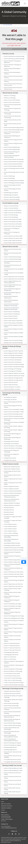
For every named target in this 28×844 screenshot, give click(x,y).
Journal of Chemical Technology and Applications (12, 61)
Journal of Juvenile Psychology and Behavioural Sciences (12, 716)
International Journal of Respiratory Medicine (12, 552)
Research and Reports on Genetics (12, 387)
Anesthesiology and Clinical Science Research (12, 471)
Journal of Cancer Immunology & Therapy (14, 409)
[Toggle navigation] (25, 3)
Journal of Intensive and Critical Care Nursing (12, 773)
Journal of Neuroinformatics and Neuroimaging (11, 728)
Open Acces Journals (6, 803)
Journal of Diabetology (9, 176)
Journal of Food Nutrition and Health (12, 219)
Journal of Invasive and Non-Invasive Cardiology (12, 589)
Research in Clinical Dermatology (11, 197)
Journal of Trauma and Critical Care (12, 648)
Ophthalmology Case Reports (11, 192)
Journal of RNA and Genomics (11, 382)
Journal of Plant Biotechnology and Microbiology (12, 434)
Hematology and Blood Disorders (12, 543)
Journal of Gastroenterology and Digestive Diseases (14, 577)
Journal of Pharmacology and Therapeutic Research (14, 621)
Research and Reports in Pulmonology (13, 669)
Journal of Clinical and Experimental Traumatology (12, 113)
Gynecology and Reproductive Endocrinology (11, 536)
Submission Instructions (6, 806)
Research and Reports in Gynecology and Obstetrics (13, 662)
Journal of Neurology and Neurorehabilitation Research (11, 736)
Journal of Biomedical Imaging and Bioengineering (12, 289)
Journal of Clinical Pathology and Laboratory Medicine (11, 152)
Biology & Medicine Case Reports (12, 503)
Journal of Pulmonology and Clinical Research (12, 185)
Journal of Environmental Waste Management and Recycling (11, 304)
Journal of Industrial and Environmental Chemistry (13, 76)
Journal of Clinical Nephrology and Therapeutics (12, 132)
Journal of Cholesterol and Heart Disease (13, 572)
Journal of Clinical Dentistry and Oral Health (12, 120)
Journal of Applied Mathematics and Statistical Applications (12, 281)
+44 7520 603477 (7, 24)
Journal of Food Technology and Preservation (11, 229)
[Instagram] (19, 834)
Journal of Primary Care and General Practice (12, 781)
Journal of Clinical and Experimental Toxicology (12, 105)
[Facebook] (9, 834)
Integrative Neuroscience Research (12, 691)
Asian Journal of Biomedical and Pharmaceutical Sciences (11, 496)
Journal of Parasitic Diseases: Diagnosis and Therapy (13, 426)
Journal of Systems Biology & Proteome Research (13, 325)
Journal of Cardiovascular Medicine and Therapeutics (13, 565)
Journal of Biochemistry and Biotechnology (14, 56)
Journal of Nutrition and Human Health (13, 236)
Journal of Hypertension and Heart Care (13, 584)
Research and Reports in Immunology (13, 446)
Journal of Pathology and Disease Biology (14, 180)
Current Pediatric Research (10, 524)
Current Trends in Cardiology (11, 533)
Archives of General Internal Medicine (12, 491)
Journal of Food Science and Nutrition (13, 224)
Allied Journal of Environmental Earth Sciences (12, 249)
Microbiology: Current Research (11, 441)
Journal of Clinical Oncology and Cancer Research (13, 140)
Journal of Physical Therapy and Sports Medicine (13, 628)
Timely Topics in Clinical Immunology (12, 678)
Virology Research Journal (10, 458)
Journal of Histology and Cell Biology (12, 369)
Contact (3, 810)
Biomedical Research (9, 507)
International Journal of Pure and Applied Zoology (13, 269)
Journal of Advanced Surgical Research (13, 559)
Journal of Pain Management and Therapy (14, 616)
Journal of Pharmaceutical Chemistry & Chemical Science (13, 84)
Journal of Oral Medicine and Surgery (12, 603)
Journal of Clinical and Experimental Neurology (12, 708)
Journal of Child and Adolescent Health (13, 768)
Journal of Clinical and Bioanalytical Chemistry (12, 69)
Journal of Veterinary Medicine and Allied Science (13, 333)
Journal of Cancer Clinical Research (12, 100)
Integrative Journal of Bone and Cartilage (13, 547)
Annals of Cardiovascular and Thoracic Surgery (13, 479)
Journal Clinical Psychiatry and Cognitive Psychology (13, 696)
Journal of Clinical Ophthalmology (12, 147)
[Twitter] (12, 834)
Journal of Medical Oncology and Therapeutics (11, 597)
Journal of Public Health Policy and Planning (12, 788)
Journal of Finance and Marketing (12, 311)
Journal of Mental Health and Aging (12, 723)
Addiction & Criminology (10, 95)
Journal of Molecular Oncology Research (13, 378)
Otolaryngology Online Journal (11, 652)
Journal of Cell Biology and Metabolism (13, 355)
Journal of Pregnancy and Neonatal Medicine (12, 636)
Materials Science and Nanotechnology (13, 340)
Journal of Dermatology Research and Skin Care (14, 169)
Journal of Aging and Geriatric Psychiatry (13, 351)
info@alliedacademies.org (10, 828)
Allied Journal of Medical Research (12, 466)
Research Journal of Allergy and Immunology (11, 451)
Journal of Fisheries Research (11, 316)
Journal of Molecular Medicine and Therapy (14, 373)
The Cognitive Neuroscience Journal (12, 759)
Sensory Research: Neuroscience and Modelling (12, 752)
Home (2, 801)
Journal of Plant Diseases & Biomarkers (13, 320)
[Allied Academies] (10, 3)
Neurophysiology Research (10, 747)
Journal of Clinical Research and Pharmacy (14, 159)
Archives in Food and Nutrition (11, 206)
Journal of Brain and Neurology (11, 703)
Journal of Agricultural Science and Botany (14, 276)
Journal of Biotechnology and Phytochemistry (11, 297)
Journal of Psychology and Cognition (12, 743)
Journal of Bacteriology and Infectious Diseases (13, 402)
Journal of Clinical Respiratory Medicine (13, 164)
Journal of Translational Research (12, 643)
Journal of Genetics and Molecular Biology (14, 364)
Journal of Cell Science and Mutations (13, 360)
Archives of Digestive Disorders (11, 486)
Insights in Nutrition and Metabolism (12, 210)
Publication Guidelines (6, 808)
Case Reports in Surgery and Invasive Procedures (12, 517)
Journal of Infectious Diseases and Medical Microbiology (14, 419)
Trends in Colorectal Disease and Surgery (14, 682)
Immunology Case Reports (10, 397)
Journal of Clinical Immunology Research (13, 414)
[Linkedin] (15, 834)
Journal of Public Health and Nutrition (13, 240)
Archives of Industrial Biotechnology (12, 257)
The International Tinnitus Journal (12, 673)
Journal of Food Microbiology (11, 215)
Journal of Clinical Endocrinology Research (14, 127)
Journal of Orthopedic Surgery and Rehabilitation (12, 609)
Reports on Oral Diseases (10, 657)
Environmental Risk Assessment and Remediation (12, 262)
